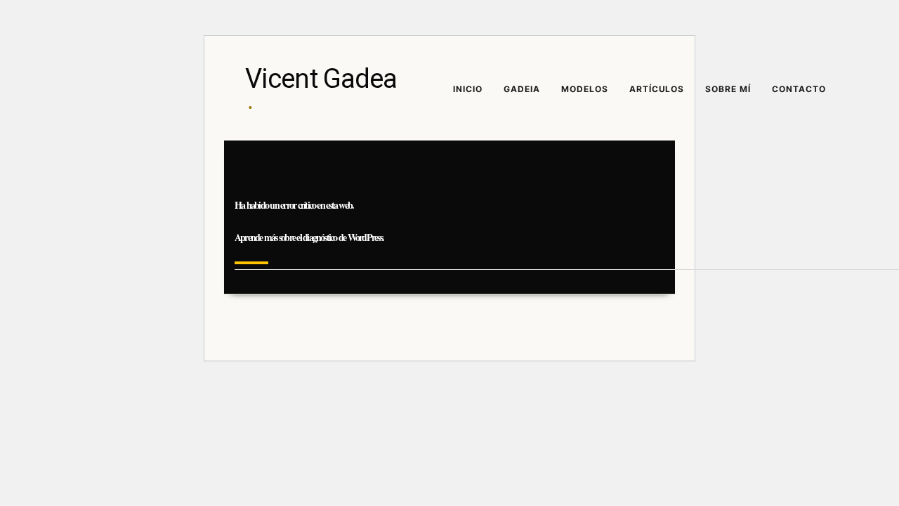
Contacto (799, 89)
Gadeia (522, 89)
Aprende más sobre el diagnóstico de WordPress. (309, 237)
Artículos (657, 89)
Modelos (584, 89)
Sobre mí (728, 89)
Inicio (468, 89)
